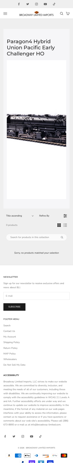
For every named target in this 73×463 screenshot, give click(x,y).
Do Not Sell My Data (14, 364)
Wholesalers (10, 359)
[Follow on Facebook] (19, 4)
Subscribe (14, 306)
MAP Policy (9, 353)
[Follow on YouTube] (45, 4)
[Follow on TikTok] (54, 4)
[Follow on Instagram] (36, 4)
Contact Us (9, 331)
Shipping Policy (11, 342)
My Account (9, 336)
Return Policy (10, 348)
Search (7, 325)
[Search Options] (63, 237)
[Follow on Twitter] (27, 4)
